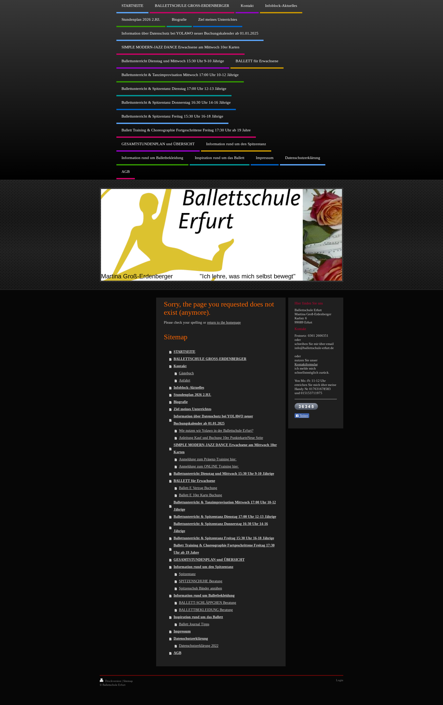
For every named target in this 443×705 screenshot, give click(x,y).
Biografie (181, 402)
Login (339, 680)
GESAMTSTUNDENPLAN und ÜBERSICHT (209, 560)
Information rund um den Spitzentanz (203, 567)
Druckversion (113, 680)
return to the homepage (224, 322)
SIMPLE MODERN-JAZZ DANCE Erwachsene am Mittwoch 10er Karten (225, 448)
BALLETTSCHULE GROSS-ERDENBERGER (210, 359)
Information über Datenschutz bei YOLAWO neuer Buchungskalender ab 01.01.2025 (213, 419)
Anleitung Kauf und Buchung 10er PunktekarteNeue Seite (221, 438)
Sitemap (128, 680)
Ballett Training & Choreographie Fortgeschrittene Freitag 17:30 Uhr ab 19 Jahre (224, 548)
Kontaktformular (306, 364)
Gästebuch (186, 373)
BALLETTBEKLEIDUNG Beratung (206, 610)
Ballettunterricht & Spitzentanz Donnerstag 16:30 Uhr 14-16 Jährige (221, 527)
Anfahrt (184, 380)
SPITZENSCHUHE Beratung (200, 581)
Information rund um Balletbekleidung (204, 595)
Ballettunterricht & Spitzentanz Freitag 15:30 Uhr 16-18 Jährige (224, 538)
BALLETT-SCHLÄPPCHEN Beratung (207, 603)
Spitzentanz (187, 574)
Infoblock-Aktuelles (189, 388)
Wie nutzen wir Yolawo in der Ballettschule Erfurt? (216, 431)
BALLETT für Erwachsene (194, 481)
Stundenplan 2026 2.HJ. (192, 395)
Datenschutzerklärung (191, 638)
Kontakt (180, 366)
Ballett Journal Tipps (194, 624)
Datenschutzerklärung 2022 (198, 646)
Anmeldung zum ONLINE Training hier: (209, 466)
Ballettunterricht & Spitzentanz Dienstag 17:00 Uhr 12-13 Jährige (225, 517)
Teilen (303, 416)
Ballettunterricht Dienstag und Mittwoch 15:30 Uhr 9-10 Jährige (224, 474)
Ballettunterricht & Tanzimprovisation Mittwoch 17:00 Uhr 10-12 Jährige (225, 505)
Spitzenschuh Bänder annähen (200, 588)
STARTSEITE (184, 352)
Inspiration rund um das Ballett (198, 617)
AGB (177, 653)
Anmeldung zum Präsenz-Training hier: (208, 459)
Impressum (182, 631)
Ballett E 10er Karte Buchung (200, 495)
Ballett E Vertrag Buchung (198, 488)
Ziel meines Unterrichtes (192, 409)
